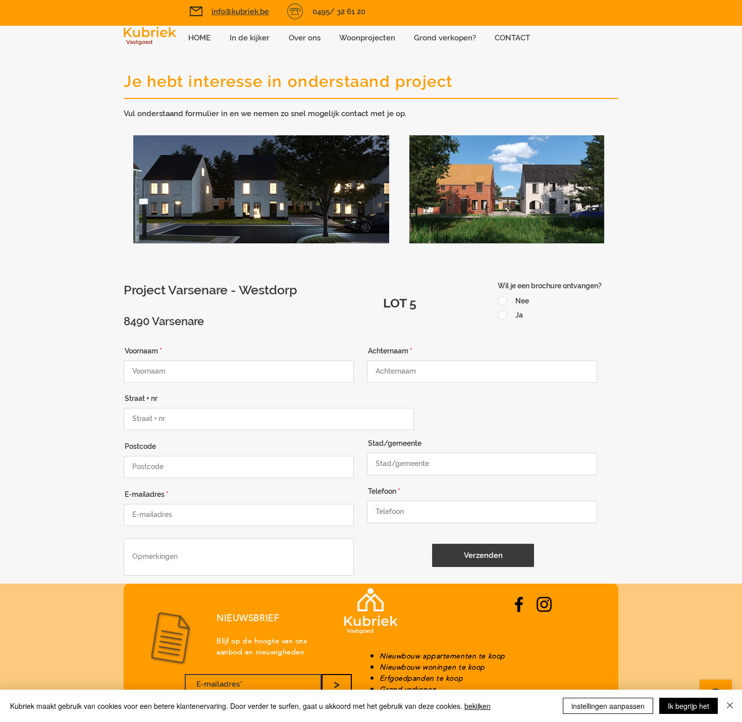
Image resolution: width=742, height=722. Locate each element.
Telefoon (382, 491)
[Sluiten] (730, 706)
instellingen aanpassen (608, 706)
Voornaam (141, 350)
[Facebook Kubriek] (519, 604)
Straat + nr (141, 398)
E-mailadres (145, 494)
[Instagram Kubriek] (544, 604)
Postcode (140, 446)
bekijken (477, 706)
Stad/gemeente (394, 443)
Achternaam (388, 350)
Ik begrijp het (688, 706)
